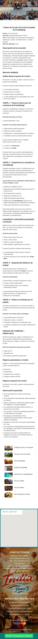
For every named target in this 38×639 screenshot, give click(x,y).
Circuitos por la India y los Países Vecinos (19, 611)
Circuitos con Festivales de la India (19, 608)
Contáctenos (19, 584)
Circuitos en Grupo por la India (19, 605)
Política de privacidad (19, 590)
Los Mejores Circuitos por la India (19, 602)
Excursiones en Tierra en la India (19, 614)
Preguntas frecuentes (19, 587)
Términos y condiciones (19, 593)
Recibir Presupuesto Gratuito (19, 636)
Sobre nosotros (19, 581)
